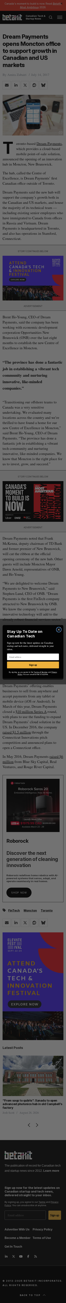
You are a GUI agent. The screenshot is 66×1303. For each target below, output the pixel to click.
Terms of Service (40, 672)
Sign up (33, 665)
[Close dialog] (58, 629)
